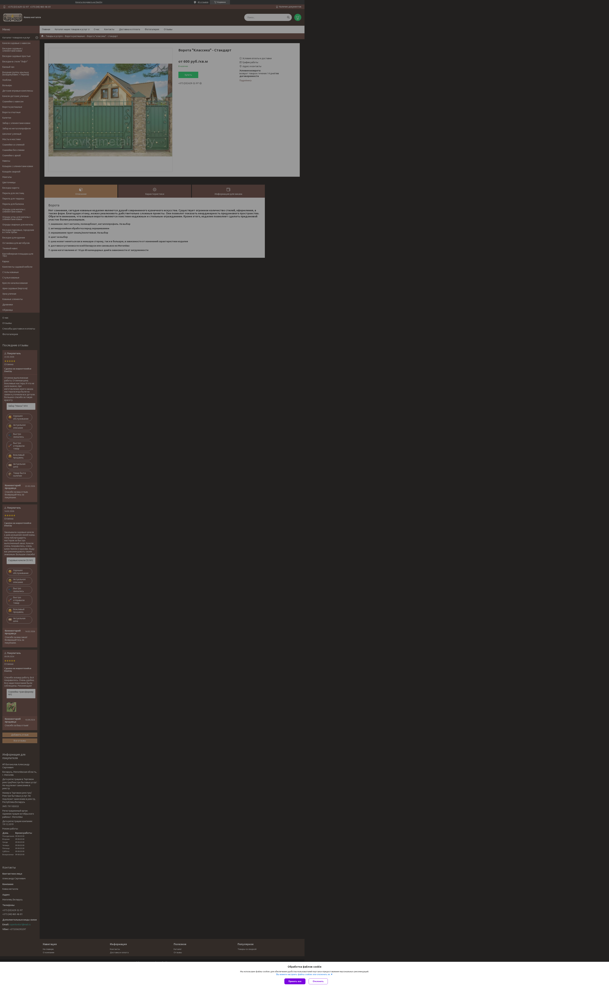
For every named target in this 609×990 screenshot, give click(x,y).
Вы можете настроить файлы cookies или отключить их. (303, 974)
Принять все (294, 981)
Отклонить (318, 981)
